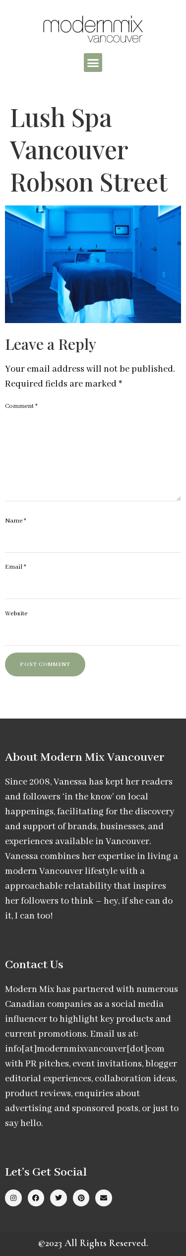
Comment (21, 406)
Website (16, 613)
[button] (93, 62)
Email (15, 567)
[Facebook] (36, 1198)
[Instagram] (13, 1198)
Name (15, 521)
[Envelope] (103, 1198)
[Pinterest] (81, 1198)
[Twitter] (58, 1198)
